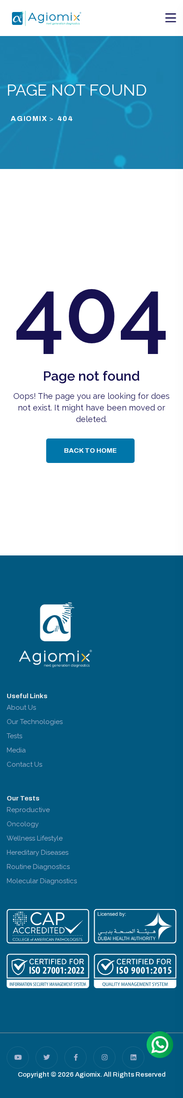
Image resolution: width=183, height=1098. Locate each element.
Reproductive (28, 810)
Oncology (23, 824)
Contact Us (24, 764)
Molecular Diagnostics (42, 881)
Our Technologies (35, 722)
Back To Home (90, 450)
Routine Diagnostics (38, 867)
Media (16, 750)
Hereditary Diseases (37, 853)
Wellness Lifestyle (35, 838)
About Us (21, 708)
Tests (14, 736)
